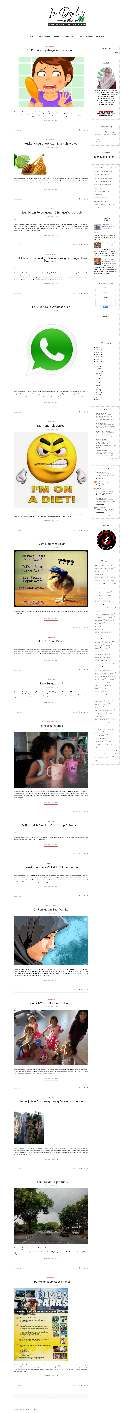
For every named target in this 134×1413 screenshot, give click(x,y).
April (97, 387)
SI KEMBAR (57, 36)
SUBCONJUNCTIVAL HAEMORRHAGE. (103, 710)
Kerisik (108, 657)
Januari (98, 395)
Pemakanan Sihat (99, 688)
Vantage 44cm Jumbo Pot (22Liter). (104, 204)
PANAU (108, 682)
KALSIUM (108, 645)
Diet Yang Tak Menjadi (51, 425)
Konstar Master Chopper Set (102, 184)
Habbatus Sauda (99, 611)
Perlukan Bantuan (100, 695)
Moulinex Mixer (98, 188)
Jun (97, 383)
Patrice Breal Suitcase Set (102, 191)
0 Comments (18, 130)
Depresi (109, 595)
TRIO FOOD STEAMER (100, 198)
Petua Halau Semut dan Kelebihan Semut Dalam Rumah (109, 245)
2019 (97, 357)
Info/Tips (97, 639)
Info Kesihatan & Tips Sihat (102, 633)
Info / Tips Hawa (51, 905)
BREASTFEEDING (109, 568)
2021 (97, 352)
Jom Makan (108, 642)
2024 (97, 347)
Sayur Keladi (98, 716)
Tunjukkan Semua (113, 458)
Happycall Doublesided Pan (102, 181)
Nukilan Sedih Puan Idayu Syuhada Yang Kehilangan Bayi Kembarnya (51, 259)
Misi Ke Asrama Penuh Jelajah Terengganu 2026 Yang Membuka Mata (105, 501)
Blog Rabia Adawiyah (103, 482)
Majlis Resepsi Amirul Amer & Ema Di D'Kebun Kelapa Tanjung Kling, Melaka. (105, 475)
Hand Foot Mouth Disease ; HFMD (104, 614)
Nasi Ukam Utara (99, 679)
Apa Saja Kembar (51, 254)
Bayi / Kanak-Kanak (100, 571)
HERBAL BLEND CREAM (100, 608)
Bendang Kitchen (99, 574)
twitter (114, 134)
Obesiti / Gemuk (99, 682)
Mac (97, 390)
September (99, 376)
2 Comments (18, 293)
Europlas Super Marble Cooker (103, 171)
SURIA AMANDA (101, 472)
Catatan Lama (81, 1356)
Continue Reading (51, 121)
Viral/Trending (99, 754)
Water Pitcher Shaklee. (101, 208)
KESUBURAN (105, 648)
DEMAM (108, 592)
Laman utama (51, 1358)
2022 (97, 350)
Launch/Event (108, 664)
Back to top (115, 1369)
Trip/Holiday (106, 744)
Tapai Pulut (111, 729)
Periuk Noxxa (98, 194)
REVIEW (79, 36)
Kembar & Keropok (51, 725)
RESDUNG (106, 698)
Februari (98, 392)
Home (32, 36)
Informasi (51, 1097)
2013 (97, 399)
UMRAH (97, 747)
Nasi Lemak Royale (108, 673)
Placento (111, 695)
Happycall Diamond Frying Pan (103, 178)
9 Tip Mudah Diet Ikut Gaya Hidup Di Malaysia (51, 825)
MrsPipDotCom (100, 423)
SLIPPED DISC (98, 707)
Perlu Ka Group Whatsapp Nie (51, 307)
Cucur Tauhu (98, 592)
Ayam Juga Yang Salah (51, 544)
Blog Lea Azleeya (101, 450)
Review (97, 704)
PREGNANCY (98, 685)
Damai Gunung (99, 595)
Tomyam (97, 744)
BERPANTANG (98, 568)
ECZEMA (106, 598)
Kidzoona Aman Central (101, 660)
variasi (97, 760)
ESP (112, 598)
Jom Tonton (98, 645)
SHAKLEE (105, 704)
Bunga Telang (99, 577)
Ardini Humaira (101, 439)
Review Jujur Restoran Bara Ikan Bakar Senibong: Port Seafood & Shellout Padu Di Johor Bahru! (105, 491)
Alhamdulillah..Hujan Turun (51, 1169)
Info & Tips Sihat (51, 1265)
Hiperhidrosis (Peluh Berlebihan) (104, 617)
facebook (98, 134)
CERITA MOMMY (44, 36)
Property (97, 698)
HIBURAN (112, 608)
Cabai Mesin (109, 577)
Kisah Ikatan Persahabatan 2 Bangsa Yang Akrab (51, 212)
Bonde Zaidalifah (101, 413)
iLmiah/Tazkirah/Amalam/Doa (103, 757)
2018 (97, 359)
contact (100, 36)
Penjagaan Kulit (51, 46)
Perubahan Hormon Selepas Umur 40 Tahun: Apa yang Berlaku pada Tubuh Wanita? (105, 426)
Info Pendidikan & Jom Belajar (103, 636)
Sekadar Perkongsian (101, 723)
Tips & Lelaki (51, 863)
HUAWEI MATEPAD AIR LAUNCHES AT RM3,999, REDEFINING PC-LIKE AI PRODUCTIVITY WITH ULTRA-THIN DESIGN (106, 444)
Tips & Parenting (99, 735)
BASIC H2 (110, 565)
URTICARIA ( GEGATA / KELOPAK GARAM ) (105, 751)
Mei (97, 385)
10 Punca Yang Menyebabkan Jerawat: (51, 50)
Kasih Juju (99, 488)
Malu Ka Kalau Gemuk (51, 641)
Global (105, 601)
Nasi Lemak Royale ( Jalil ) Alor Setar (105, 676)
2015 (97, 366)
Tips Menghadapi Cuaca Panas (51, 1269)
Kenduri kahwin (100, 483)
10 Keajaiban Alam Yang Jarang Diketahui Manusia (51, 1101)
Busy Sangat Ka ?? (51, 683)
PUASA (107, 685)
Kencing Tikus (99, 657)
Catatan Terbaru (22, 1356)
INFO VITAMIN (98, 620)
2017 (97, 361)
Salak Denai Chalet (100, 713)
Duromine (97, 598)
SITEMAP (89, 36)
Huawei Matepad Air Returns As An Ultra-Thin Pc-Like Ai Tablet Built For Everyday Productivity (105, 453)
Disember (98, 368)
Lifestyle (69, 36)
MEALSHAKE (98, 667)
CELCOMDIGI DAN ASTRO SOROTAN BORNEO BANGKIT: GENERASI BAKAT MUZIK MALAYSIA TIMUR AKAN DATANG (105, 417)
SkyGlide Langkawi (100, 726)
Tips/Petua (111, 741)
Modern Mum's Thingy (103, 431)
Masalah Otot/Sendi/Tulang (103, 670)
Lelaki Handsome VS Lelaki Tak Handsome (51, 867)
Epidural (97, 601)
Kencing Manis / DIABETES (101, 654)
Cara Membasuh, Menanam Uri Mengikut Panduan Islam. (108, 227)
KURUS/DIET (51, 821)
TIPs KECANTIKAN (99, 729)
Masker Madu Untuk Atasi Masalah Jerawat (51, 143)
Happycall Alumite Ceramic (102, 175)
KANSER (97, 648)
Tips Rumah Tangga (100, 738)
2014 (97, 397)
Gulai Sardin (98, 605)
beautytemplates (32, 1370)
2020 (97, 354)
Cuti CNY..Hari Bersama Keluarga (51, 1003)
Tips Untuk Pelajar (100, 741)
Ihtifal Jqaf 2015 (110, 620)
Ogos (97, 378)
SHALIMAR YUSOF (101, 508)
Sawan (110, 713)
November (99, 371)
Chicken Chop (109, 584)
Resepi (108, 701)
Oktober (98, 373)
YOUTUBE (98, 141)
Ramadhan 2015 (99, 701)
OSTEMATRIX (111, 679)
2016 (97, 364)
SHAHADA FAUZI (101, 498)
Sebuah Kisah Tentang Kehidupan (104, 719)
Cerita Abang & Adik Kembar (51, 721)
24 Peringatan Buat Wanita (51, 909)
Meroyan (97, 673)
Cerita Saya (51, 303)
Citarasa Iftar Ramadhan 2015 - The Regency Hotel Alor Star (104, 587)
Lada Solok (98, 664)
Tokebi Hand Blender (100, 201)
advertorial (111, 754)
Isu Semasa (51, 208)
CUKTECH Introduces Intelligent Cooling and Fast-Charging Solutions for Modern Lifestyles (105, 434)
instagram (106, 134)
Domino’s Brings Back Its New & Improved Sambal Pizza (105, 510)
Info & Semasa (99, 623)
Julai (97, 380)
